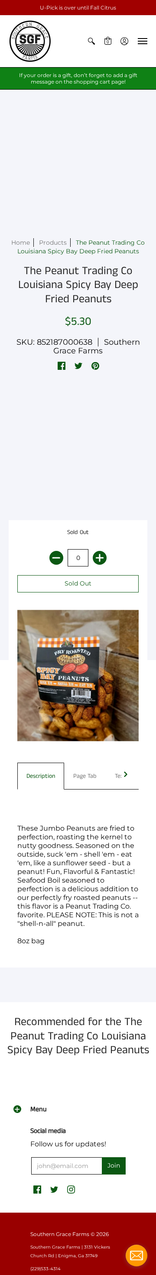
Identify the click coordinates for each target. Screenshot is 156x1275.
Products (53, 242)
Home (20, 242)
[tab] (40, 776)
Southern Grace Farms (96, 346)
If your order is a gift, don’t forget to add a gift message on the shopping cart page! (78, 78)
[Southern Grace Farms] (30, 41)
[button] (91, 41)
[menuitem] (91, 41)
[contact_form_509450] (136, 1255)
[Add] (100, 558)
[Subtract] (56, 558)
